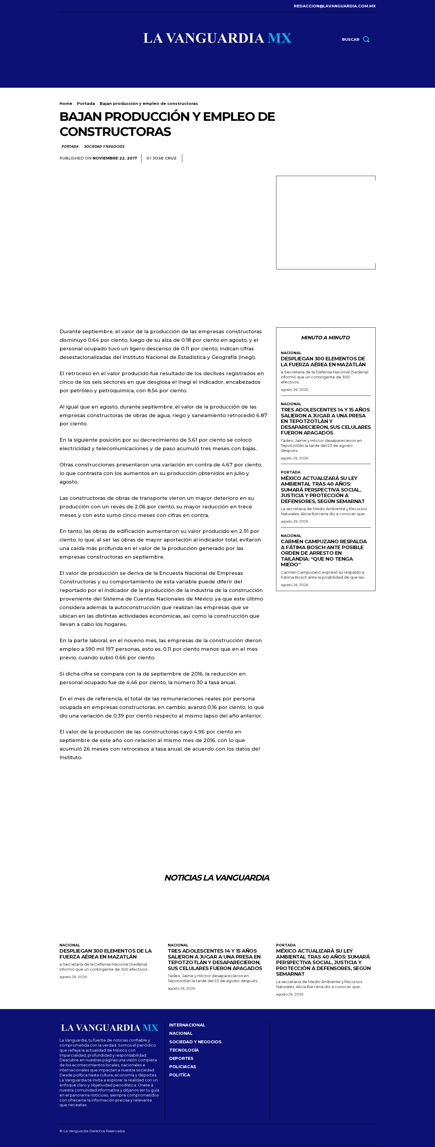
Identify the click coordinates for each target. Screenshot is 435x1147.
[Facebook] (60, 6)
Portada (86, 103)
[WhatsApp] (355, 158)
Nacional (291, 353)
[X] (87, 6)
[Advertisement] (330, 221)
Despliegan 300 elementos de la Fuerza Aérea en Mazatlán (323, 361)
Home (65, 103)
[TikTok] (78, 6)
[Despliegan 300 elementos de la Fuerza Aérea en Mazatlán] (109, 915)
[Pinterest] (342, 158)
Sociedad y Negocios (104, 146)
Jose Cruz (165, 158)
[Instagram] (69, 6)
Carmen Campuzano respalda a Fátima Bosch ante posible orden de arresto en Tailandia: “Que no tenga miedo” (324, 552)
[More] (369, 158)
